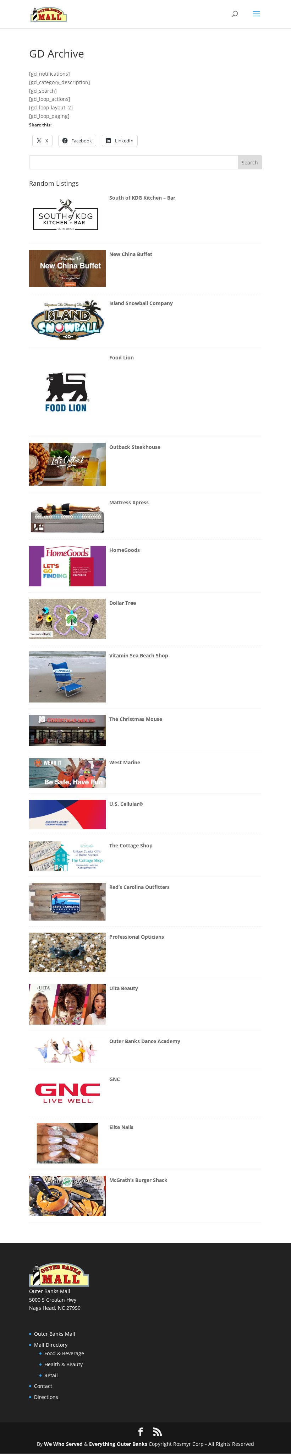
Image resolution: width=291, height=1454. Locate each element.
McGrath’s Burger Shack (138, 1180)
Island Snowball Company (141, 303)
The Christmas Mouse (135, 719)
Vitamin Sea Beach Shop (138, 655)
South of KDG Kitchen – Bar (142, 197)
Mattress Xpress (129, 502)
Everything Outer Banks (117, 1444)
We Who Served (63, 1444)
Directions (46, 1397)
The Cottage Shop (131, 845)
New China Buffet (130, 254)
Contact (43, 1386)
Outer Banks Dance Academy (144, 1041)
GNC (114, 1079)
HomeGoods (124, 550)
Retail (51, 1375)
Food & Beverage (64, 1353)
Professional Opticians (136, 936)
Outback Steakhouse (134, 447)
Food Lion (121, 357)
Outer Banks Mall (54, 1333)
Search (250, 162)
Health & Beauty (63, 1364)
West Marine (124, 762)
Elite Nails (121, 1127)
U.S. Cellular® (126, 804)
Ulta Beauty (123, 988)
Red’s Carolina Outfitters (139, 887)
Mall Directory (50, 1344)
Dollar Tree (122, 602)
